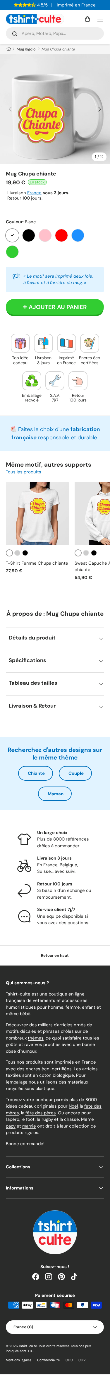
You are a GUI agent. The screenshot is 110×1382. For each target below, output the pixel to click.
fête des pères (40, 1113)
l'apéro (12, 1119)
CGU (69, 1360)
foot (30, 1119)
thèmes (36, 1038)
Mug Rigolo (26, 49)
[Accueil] (8, 49)
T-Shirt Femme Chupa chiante (37, 563)
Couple (76, 773)
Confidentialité (48, 1360)
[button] (87, 19)
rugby (47, 1119)
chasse (71, 1119)
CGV (82, 1360)
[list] (55, 109)
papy (11, 1126)
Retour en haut (55, 955)
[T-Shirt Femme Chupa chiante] (37, 513)
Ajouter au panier (58, 307)
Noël (73, 1106)
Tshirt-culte (28, 1346)
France (34, 193)
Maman (55, 794)
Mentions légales (18, 1360)
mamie (29, 1126)
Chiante (36, 773)
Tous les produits (23, 472)
